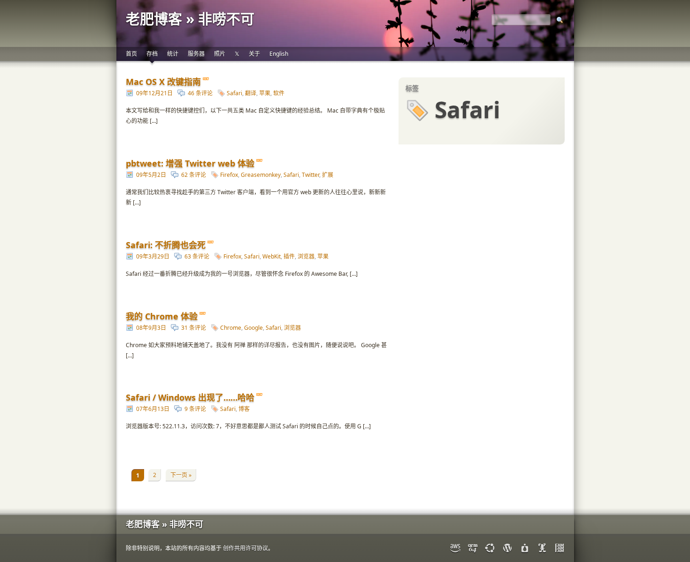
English (278, 54)
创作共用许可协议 (245, 548)
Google (253, 328)
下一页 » (181, 475)
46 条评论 (200, 93)
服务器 (196, 54)
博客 (244, 409)
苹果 (264, 93)
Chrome (230, 328)
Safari (234, 93)
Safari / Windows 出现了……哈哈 (190, 397)
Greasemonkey (261, 175)
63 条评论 (196, 256)
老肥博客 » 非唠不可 (190, 18)
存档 (152, 54)
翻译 (250, 93)
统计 (172, 54)
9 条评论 (195, 409)
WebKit (271, 256)
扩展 (327, 175)
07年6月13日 (152, 409)
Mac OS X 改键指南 (163, 81)
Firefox (229, 175)
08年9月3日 (151, 328)
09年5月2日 (151, 175)
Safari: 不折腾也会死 (166, 245)
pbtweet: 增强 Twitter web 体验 (190, 163)
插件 (289, 256)
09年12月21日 (154, 93)
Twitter (310, 175)
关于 (254, 54)
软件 (278, 93)
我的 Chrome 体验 (162, 316)
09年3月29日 (152, 256)
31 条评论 (193, 328)
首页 (131, 54)
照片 (219, 54)
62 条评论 (193, 175)
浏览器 (306, 256)
